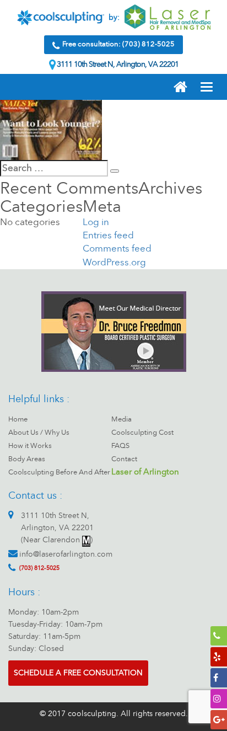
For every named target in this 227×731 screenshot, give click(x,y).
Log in (96, 222)
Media (121, 419)
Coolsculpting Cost (142, 432)
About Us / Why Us (38, 432)
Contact (124, 459)
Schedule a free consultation (78, 672)
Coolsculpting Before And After (59, 472)
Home (18, 419)
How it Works (30, 445)
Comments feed (117, 248)
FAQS (120, 445)
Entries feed (108, 235)
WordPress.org (114, 262)
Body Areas (26, 459)
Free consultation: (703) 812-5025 (118, 44)
